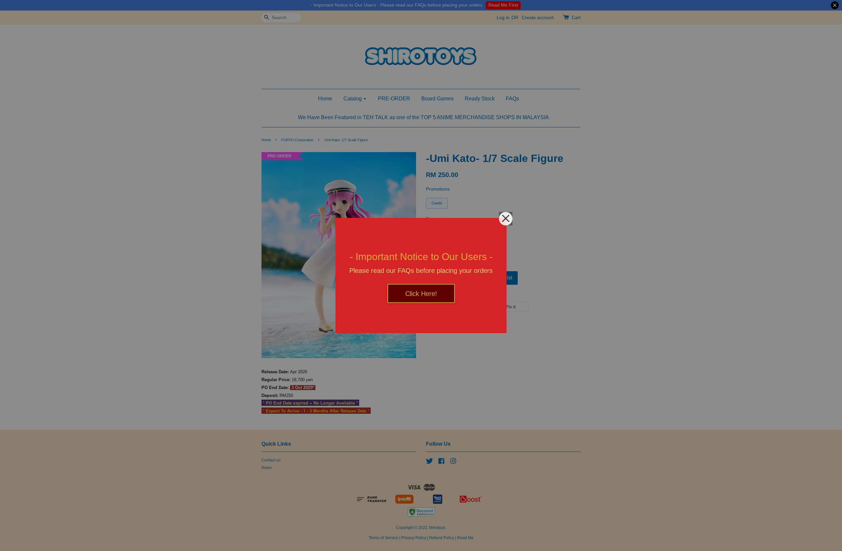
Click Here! (421, 293)
